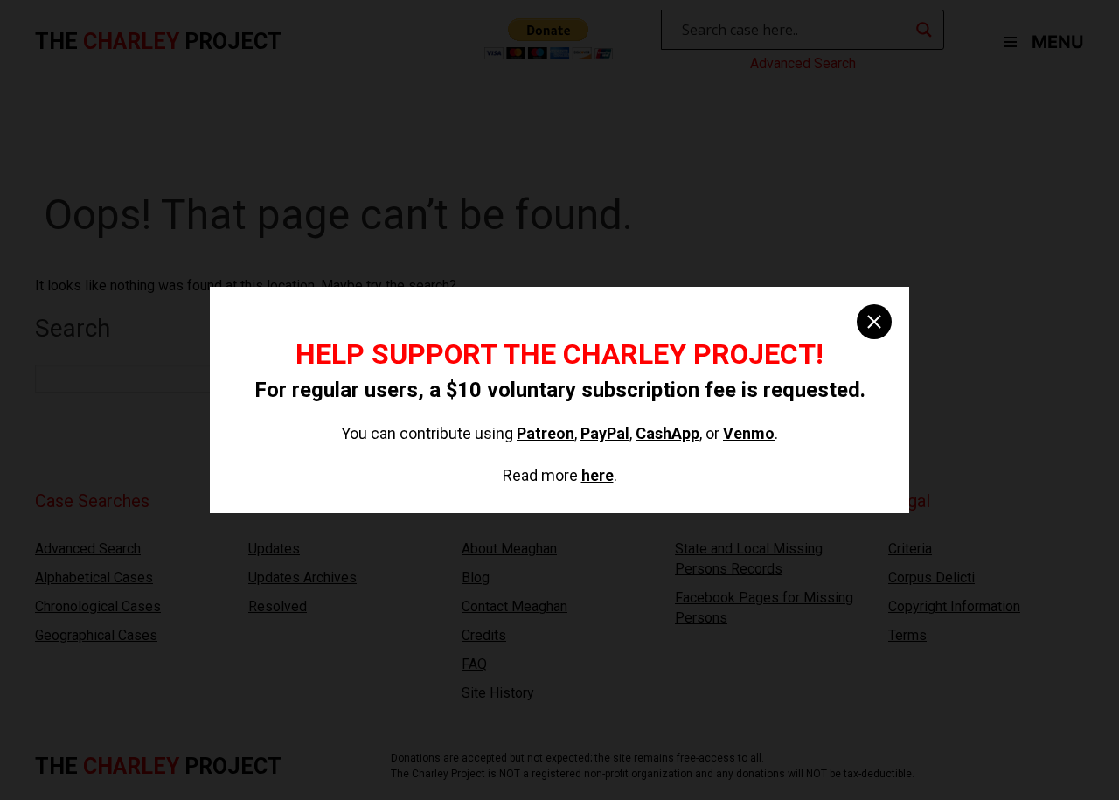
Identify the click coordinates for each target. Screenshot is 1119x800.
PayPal (604, 433)
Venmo (749, 433)
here (597, 475)
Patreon (545, 433)
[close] (874, 321)
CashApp (667, 433)
